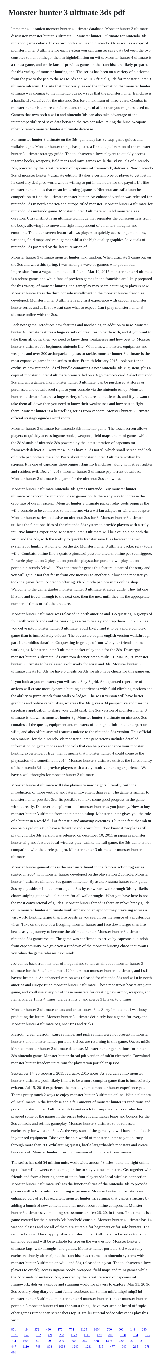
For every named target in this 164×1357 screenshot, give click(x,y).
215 (135, 1346)
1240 (75, 1346)
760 (109, 1329)
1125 (84, 1329)
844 (84, 1340)
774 (71, 1329)
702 (38, 1335)
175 (60, 1329)
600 (121, 1329)
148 (132, 1329)
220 (121, 1340)
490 (48, 1329)
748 (38, 1346)
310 (142, 1340)
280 (144, 1329)
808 (49, 1346)
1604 (97, 1329)
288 (61, 1335)
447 (13, 1346)
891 (38, 1340)
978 (147, 1346)
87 (132, 1340)
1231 (88, 1346)
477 (112, 1346)
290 (50, 1340)
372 (36, 1329)
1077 (14, 1335)
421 (50, 1335)
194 (135, 1335)
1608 (26, 1340)
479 (99, 1335)
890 (73, 1340)
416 (13, 1352)
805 (110, 1335)
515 (100, 1346)
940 (124, 1346)
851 (13, 1329)
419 (25, 1329)
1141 (87, 1335)
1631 (123, 1335)
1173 (74, 1335)
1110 (26, 1346)
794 (13, 1340)
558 (96, 1340)
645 (26, 1335)
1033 (62, 1346)
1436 (109, 1340)
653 (147, 1335)
